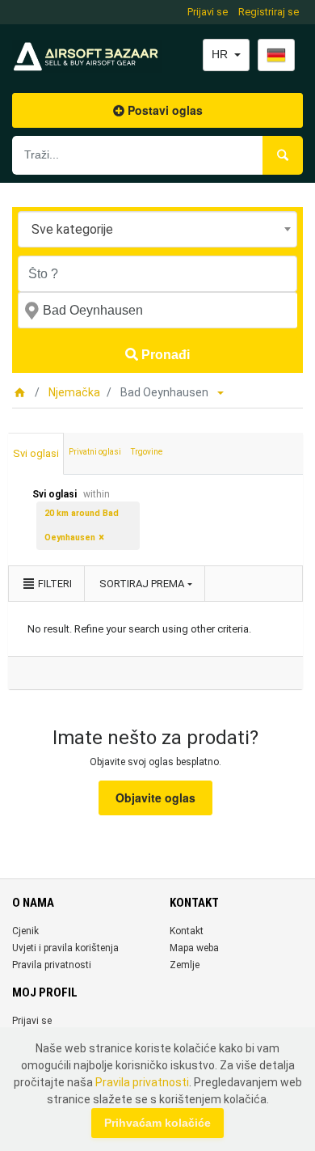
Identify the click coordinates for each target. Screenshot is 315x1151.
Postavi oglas (163, 110)
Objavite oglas (155, 797)
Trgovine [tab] (146, 451)
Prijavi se (207, 12)
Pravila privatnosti (51, 965)
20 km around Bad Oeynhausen (81, 525)
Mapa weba (194, 948)
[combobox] (157, 229)
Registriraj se (268, 12)
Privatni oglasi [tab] (95, 451)
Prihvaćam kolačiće (157, 1122)
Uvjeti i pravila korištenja (65, 948)
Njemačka (74, 392)
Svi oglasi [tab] (36, 453)
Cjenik (25, 931)
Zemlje (185, 965)
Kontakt (187, 931)
